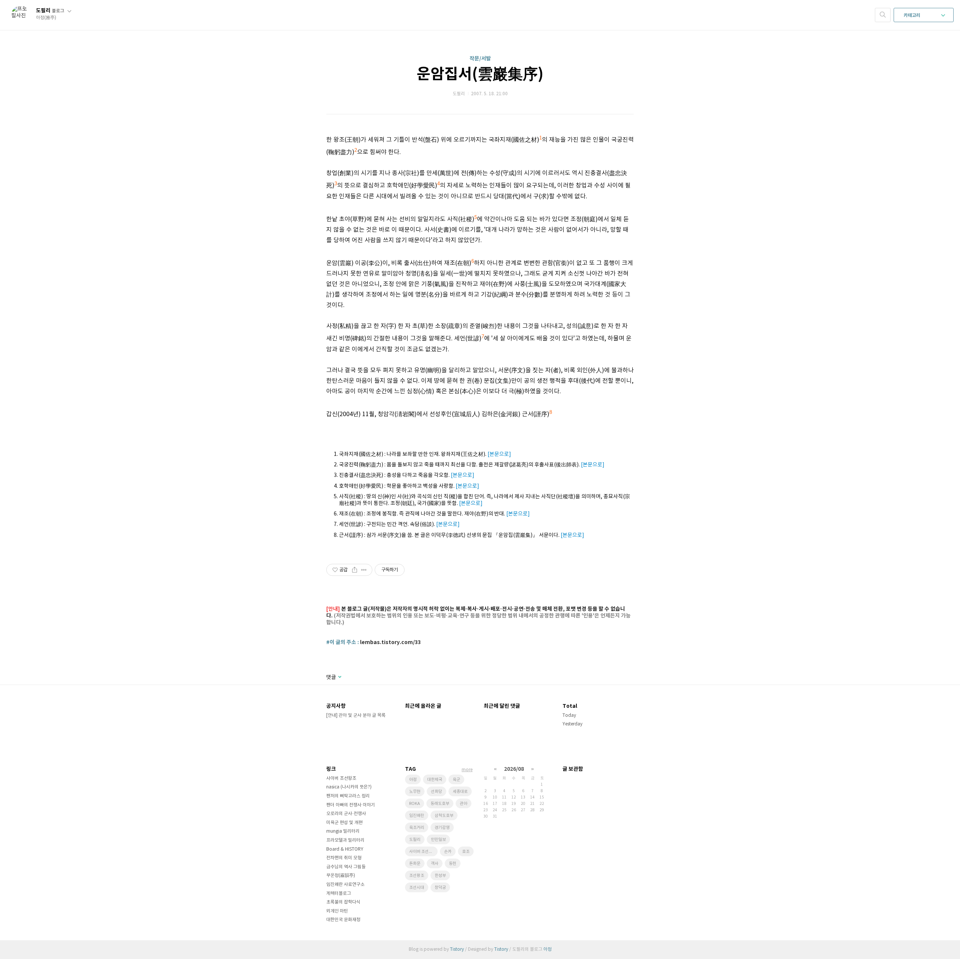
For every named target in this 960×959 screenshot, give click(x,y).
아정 (413, 779)
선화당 (436, 791)
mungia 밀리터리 (343, 831)
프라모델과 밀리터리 (345, 840)
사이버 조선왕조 (341, 778)
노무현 (414, 791)
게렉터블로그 (338, 893)
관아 (463, 803)
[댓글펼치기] (339, 677)
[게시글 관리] (364, 569)
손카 (448, 851)
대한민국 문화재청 (343, 919)
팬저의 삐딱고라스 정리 (348, 796)
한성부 (440, 875)
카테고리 (912, 15)
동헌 (452, 863)
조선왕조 (416, 875)
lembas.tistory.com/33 (390, 642)
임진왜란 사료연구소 (345, 884)
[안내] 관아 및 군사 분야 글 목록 (356, 715)
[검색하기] (882, 15)
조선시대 (416, 887)
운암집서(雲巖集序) (480, 74)
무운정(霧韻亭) (340, 875)
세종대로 (460, 791)
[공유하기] (354, 569)
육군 (456, 779)
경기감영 (442, 827)
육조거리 (416, 827)
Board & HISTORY (344, 849)
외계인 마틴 (337, 911)
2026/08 (514, 769)
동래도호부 (439, 803)
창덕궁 (440, 887)
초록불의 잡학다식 (343, 902)
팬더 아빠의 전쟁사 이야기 (350, 805)
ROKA (414, 803)
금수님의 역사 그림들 (346, 867)
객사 (434, 863)
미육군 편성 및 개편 (344, 822)
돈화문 (414, 863)
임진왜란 (416, 815)
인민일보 (438, 839)
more (467, 769)
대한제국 (434, 779)
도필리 (50, 10)
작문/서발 (480, 58)
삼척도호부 (444, 815)
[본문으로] (499, 454)
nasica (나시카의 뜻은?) (349, 787)
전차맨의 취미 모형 (344, 858)
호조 (466, 851)
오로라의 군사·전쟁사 (346, 813)
